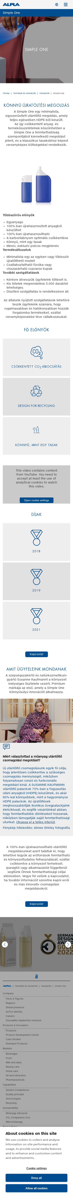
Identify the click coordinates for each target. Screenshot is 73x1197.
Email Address (11, 534)
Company (7, 580)
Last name (9, 565)
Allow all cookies (36, 1188)
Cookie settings (36, 1168)
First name (8, 550)
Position (8, 596)
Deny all (36, 1177)
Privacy (10, 612)
